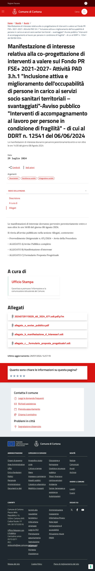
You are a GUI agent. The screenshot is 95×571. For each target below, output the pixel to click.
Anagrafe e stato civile (35, 462)
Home (10, 23)
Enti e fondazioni (14, 472)
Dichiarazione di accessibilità (55, 527)
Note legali (53, 521)
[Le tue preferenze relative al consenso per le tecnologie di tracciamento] (90, 566)
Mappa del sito (14, 563)
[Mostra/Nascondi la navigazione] (2, 11)
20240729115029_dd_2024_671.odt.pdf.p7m (39, 316)
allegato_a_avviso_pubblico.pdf (32, 325)
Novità (18, 23)
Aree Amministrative (16, 464)
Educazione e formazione (54, 462)
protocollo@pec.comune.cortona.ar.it (23, 545)
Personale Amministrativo (14, 482)
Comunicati (74, 464)
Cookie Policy (36, 563)
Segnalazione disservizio (33, 543)
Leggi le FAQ (33, 529)
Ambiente (53, 484)
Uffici (10, 468)
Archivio (73, 472)
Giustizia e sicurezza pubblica (57, 470)
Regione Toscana (14, 3)
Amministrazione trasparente (56, 511)
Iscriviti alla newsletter (32, 511)
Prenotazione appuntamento (34, 535)
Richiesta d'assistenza (33, 551)
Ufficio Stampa (22, 281)
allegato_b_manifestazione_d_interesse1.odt (39, 334)
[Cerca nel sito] (84, 12)
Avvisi (26, 23)
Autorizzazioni (54, 496)
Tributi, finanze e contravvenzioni (55, 478)
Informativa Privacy (57, 517)
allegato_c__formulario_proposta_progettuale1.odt (42, 343)
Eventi (72, 492)
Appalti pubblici (34, 480)
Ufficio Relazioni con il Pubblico (16, 532)
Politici (10, 476)
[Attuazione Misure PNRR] (19, 444)
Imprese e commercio (37, 476)
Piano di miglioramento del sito (66, 563)
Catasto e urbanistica (37, 484)
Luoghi (72, 489)
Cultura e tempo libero (35, 470)
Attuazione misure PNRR (56, 535)
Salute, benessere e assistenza (57, 490)
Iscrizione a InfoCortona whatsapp (33, 521)
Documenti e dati (15, 488)
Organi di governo (15, 460)
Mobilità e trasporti (36, 488)
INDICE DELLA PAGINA (16, 190)
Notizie (72, 460)
